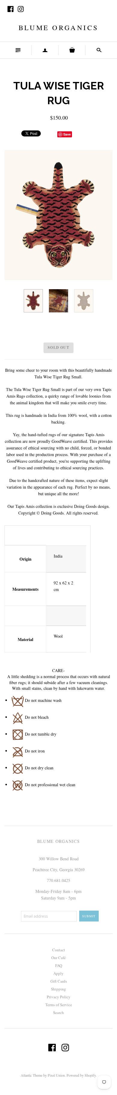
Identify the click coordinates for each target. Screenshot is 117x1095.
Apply (58, 973)
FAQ (58, 965)
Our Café (58, 957)
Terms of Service (58, 1004)
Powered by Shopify (81, 1075)
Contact (58, 950)
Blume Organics (58, 27)
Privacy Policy (58, 997)
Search (58, 1012)
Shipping (58, 989)
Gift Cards (58, 981)
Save (67, 134)
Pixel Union (56, 1075)
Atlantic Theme (31, 1075)
